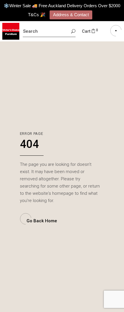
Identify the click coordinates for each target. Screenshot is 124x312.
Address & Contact (71, 14)
